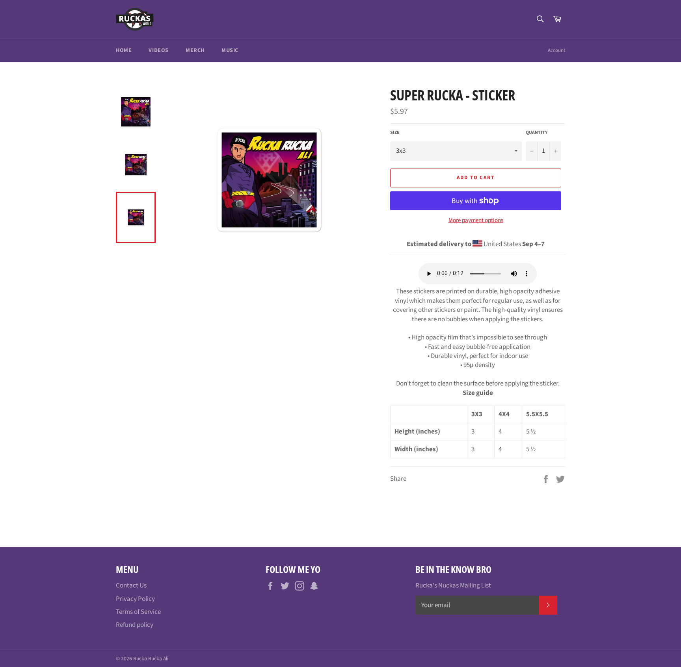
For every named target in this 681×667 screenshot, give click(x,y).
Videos (159, 50)
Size (395, 133)
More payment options (475, 220)
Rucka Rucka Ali (150, 658)
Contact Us (131, 585)
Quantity (536, 133)
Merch (195, 50)
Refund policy (134, 625)
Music (229, 50)
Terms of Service (138, 612)
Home (124, 50)
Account (556, 50)
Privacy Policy (135, 599)
